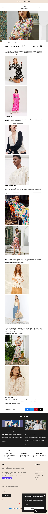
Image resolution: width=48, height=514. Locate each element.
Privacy (36, 479)
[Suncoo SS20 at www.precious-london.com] (17, 240)
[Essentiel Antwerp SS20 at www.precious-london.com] (16, 70)
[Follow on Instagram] (2, 499)
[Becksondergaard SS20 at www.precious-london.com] (17, 309)
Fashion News (4, 429)
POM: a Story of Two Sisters (9, 432)
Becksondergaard (20, 333)
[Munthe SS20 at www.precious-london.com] (17, 139)
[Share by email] (40, 409)
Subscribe (34, 508)
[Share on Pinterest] (36, 409)
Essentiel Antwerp (20, 122)
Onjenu (14, 122)
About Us (37, 467)
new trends (14, 42)
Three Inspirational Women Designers (34, 434)
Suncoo (21, 262)
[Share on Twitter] (32, 409)
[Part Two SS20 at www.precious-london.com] (17, 278)
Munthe (14, 191)
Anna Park (27, 432)
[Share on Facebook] (27, 409)
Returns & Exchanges (39, 475)
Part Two (17, 191)
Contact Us (37, 477)
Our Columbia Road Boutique (40, 469)
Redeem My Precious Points (40, 471)
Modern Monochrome (37, 191)
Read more (4, 441)
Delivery (36, 473)
